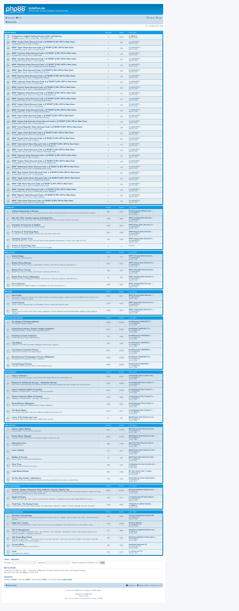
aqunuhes (134, 479)
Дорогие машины (135, 523)
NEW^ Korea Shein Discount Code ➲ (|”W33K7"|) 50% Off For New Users (43, 116)
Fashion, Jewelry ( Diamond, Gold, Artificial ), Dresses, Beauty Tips (40, 490)
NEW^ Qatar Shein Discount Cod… (141, 269)
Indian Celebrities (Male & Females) (27, 390)
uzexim (133, 491)
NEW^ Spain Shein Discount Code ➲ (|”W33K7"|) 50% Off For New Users (43, 47)
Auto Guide (38, 55)
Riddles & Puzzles (19, 457)
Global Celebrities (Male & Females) (27, 396)
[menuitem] (18, 18)
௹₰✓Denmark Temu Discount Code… (142, 450)
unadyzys (134, 517)
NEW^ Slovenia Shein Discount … (141, 295)
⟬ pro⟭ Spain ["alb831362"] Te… (140, 357)
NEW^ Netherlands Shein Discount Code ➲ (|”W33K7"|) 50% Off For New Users (45, 167)
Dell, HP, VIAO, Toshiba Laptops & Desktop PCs (32, 218)
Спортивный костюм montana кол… (142, 464)
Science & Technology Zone (24, 246)
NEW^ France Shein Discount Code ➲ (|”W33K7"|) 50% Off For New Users (43, 150)
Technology (9, 207)
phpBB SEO (88, 594)
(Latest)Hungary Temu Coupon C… (141, 403)
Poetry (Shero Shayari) (21, 436)
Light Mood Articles (20, 471)
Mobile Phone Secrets (41, 72)
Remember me (92, 562)
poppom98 (17, 44)
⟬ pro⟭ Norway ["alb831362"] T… (140, 321)
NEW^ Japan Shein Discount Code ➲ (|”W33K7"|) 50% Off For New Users (43, 133)
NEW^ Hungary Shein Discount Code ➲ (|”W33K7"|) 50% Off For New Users (44, 99)
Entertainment (10, 372)
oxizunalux (134, 498)
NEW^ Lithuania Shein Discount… (141, 256)
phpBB (76, 590)
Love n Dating (18, 450)
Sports (36, 44)
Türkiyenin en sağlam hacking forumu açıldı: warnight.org (37, 36)
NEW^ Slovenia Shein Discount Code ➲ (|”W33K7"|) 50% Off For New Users (44, 53)
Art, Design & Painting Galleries (25, 322)
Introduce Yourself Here (22, 516)
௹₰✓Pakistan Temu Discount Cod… (142, 417)
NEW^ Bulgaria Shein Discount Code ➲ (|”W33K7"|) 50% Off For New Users (44, 93)
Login (6, 559)
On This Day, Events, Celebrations (26, 478)
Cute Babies (17, 343)
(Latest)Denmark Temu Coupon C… (142, 382)
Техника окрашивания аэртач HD (141, 515)
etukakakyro (135, 524)
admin (16, 38)
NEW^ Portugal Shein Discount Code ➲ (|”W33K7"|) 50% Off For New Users (44, 110)
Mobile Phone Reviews (42, 78)
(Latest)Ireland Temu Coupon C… (141, 410)
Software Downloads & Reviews (25, 211)
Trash (14, 551)
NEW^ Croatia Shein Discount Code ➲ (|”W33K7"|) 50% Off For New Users (43, 42)
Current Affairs (18, 544)
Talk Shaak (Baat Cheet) (22, 537)
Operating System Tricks (42, 89)
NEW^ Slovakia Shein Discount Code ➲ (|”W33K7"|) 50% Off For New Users (44, 59)
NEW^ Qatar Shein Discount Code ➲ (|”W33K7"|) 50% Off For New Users (42, 70)
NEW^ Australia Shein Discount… (141, 218)
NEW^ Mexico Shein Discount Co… (141, 225)
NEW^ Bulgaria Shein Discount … (141, 231)
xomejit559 (134, 212)
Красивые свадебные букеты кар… (142, 529)
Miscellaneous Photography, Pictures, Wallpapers (33, 357)
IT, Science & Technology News (45, 95)
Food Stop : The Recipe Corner (42, 38)
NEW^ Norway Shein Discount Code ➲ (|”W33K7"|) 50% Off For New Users (43, 76)
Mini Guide (8, 291)
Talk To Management (20, 530)
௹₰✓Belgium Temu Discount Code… (142, 436)
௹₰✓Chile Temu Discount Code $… (141, 443)
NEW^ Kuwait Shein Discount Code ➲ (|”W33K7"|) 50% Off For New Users (43, 138)
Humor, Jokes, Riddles (21, 429)
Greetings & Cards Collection (24, 336)
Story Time (16, 464)
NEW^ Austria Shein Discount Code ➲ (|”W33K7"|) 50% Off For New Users (43, 161)
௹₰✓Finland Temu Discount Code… (142, 457)
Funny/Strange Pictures (22, 364)
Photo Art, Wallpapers (14, 318)
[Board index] (16, 9)
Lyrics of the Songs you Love (24, 417)
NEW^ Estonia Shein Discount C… (141, 238)
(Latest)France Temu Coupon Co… (141, 396)
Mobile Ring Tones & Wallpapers (45, 66)
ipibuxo (133, 531)
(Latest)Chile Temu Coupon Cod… (141, 375)
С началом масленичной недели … (142, 497)
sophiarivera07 (136, 551)
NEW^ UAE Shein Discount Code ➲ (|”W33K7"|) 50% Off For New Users (42, 184)
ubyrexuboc (135, 546)
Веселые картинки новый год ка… (142, 489)
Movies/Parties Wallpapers (23, 403)
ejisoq (133, 466)
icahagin (133, 538)
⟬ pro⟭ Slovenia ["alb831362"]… (140, 349)
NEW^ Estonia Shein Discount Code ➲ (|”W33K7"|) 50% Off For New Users (43, 87)
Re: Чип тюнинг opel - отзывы (140, 471)
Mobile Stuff (10, 252)
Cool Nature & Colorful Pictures (25, 350)
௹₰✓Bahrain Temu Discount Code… (142, 429)
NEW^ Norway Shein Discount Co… (142, 263)
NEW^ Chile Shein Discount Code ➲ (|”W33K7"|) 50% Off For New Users (42, 201)
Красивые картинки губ (138, 544)
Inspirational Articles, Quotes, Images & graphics (33, 329)
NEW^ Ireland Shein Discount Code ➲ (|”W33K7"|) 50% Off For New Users (43, 104)
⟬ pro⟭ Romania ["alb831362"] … (140, 335)
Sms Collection (39, 61)
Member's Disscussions (14, 512)
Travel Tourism (39, 49)
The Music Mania (19, 410)
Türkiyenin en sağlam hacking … (141, 504)
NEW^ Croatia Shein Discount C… (141, 309)
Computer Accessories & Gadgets (26, 225)
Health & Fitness (19, 497)
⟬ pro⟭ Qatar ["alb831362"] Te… (140, 328)
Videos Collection (19, 376)
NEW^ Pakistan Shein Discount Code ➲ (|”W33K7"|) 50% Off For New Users (44, 189)
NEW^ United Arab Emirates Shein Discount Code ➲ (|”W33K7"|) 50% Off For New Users (49, 121)
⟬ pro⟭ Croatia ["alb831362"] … (139, 364)
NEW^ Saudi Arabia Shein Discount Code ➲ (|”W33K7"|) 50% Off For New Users (46, 178)
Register (15, 559)
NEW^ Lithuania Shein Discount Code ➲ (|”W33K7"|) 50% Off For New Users (44, 82)
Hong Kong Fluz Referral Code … (141, 211)
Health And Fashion (12, 486)
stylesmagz (135, 472)
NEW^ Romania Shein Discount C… (142, 276)
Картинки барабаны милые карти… (142, 537)
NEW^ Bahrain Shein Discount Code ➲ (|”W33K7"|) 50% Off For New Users (44, 195)
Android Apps (38, 83)
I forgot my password (79, 562)
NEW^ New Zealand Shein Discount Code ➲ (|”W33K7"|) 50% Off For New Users (46, 172)
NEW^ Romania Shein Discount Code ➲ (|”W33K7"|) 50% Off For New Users (44, 65)
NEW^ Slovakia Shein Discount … (141, 283)
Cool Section (10, 425)
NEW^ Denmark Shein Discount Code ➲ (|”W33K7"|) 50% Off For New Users (44, 155)
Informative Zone (19, 443)
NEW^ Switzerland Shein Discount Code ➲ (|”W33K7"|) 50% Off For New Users (45, 144)
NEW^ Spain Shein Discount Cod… (141, 302)
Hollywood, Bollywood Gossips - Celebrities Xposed (34, 383)
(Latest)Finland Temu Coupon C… (141, 389)
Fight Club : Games (20, 523)
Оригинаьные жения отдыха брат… (142, 478)
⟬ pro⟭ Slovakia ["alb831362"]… (140, 342)
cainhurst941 (67, 579)
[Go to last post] (137, 36)
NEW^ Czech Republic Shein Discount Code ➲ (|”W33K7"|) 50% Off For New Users (47, 127)
